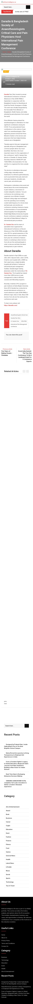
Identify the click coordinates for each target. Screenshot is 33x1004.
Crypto (8, 825)
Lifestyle (9, 867)
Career (8, 822)
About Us (4, 938)
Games (8, 852)
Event (7, 833)
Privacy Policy (5, 940)
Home (4, 52)
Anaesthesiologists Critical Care (19, 315)
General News (10, 856)
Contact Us (4, 946)
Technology (9, 882)
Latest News (10, 863)
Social (8, 874)
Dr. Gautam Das (15, 321)
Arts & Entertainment (12, 807)
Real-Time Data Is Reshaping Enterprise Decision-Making (14, 775)
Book (7, 814)
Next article (26, 349)
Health (9, 52)
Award (8, 810)
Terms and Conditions (8, 943)
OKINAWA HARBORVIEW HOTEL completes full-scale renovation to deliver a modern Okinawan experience (15, 783)
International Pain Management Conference (19, 325)
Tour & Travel (10, 886)
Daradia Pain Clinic (15, 318)
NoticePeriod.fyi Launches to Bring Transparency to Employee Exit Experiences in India (16, 755)
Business (9, 818)
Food (7, 848)
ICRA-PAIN (24, 321)
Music (8, 871)
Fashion (8, 837)
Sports (8, 878)
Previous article (7, 349)
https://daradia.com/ (10, 305)
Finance (8, 841)
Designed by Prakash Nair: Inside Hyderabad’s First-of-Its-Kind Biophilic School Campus (15, 746)
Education (9, 829)
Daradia (6, 94)
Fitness (8, 844)
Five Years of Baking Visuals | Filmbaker (6, 353)
